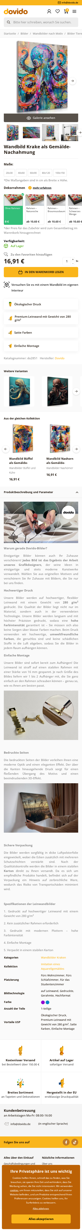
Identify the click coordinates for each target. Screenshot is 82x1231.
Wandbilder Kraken (53, 957)
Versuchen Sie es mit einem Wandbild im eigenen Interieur (44, 287)
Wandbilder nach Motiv (48, 33)
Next (72, 81)
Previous (6, 449)
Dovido (59, 358)
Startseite (10, 33)
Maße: (9, 164)
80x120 (46, 173)
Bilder (24, 33)
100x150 (60, 173)
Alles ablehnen (41, 1208)
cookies (14, 1190)
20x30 (9, 173)
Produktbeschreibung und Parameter (28, 492)
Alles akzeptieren (41, 1219)
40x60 (21, 173)
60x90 (33, 173)
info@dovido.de (20, 1124)
